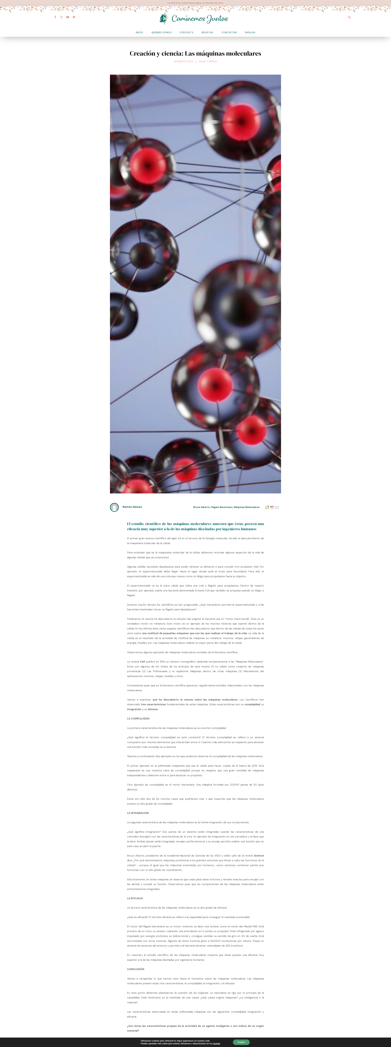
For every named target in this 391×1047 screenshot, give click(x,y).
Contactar (229, 32)
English (250, 32)
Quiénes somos (162, 32)
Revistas (207, 32)
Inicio (139, 32)
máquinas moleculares (246, 507)
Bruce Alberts (201, 507)
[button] (349, 17)
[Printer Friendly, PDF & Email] (272, 507)
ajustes (216, 1043)
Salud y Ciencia (208, 61)
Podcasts (187, 32)
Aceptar (241, 1042)
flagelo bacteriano (222, 507)
